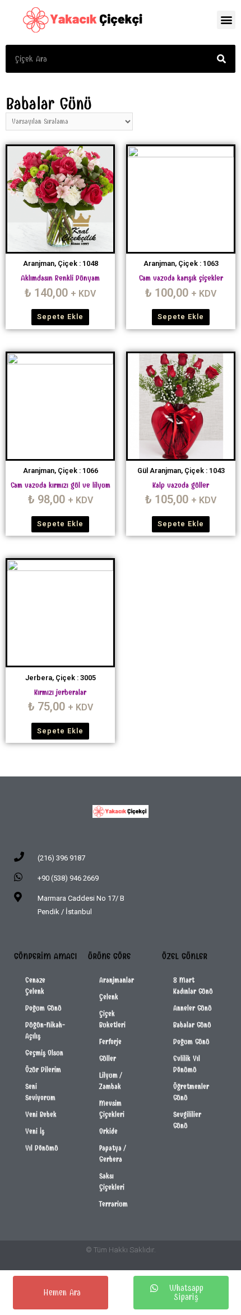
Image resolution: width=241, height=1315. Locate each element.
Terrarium (113, 1204)
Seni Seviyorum (40, 1092)
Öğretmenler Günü (191, 1092)
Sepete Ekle (60, 316)
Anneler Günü (192, 1008)
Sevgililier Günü (187, 1120)
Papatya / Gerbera (112, 1153)
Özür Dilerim (43, 1069)
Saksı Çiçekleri (111, 1181)
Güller (107, 1058)
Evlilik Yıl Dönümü (186, 1064)
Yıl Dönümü (41, 1148)
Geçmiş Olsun (44, 1053)
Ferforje (110, 1041)
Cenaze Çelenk (35, 985)
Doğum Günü (43, 1008)
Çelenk (108, 997)
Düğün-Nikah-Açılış (45, 1030)
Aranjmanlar (116, 980)
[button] (226, 20)
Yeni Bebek (41, 1114)
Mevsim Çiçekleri (111, 1109)
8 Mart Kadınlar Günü (193, 985)
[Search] (221, 59)
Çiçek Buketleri (112, 1019)
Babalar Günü (192, 1025)
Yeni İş (34, 1131)
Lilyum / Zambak (110, 1081)
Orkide (108, 1131)
